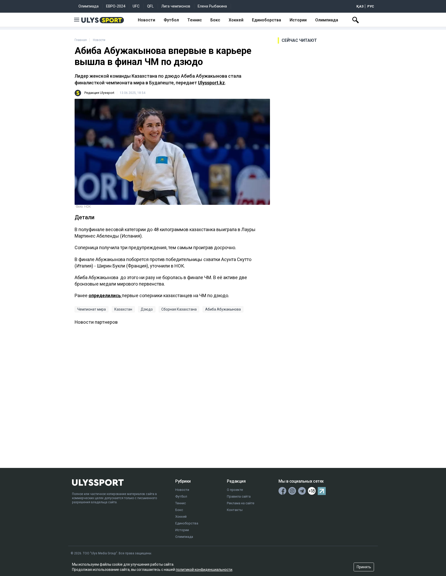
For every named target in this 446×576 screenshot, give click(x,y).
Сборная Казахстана (179, 309)
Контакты (235, 510)
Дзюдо (147, 309)
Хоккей (236, 20)
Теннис (194, 20)
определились (105, 295)
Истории (298, 20)
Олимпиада (88, 6)
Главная (81, 40)
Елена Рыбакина (212, 6)
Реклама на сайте (240, 503)
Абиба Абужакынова (223, 309)
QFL (150, 6)
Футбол (171, 20)
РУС (370, 6)
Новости (146, 20)
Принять (364, 567)
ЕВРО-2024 (115, 6)
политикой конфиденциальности (204, 569)
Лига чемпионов (175, 6)
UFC (136, 6)
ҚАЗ (360, 6)
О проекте (235, 490)
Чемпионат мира (91, 309)
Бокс (215, 20)
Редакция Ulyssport (99, 93)
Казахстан (123, 309)
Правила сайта (239, 496)
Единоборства (266, 20)
